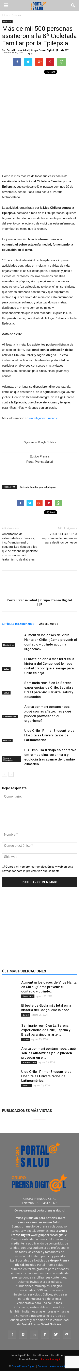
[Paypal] (45, 1335)
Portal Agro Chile (20, 1355)
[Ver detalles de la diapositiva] (39, 146)
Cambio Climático (8, 758)
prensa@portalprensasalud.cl (44, 1210)
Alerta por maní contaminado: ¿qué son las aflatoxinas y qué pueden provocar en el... (48, 1053)
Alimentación (9, 716)
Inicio (5, 15)
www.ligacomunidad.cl (43, 418)
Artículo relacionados (18, 624)
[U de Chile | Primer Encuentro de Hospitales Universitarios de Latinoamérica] (12, 735)
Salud (6, 668)
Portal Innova (40, 1355)
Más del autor (48, 624)
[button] (73, 5)
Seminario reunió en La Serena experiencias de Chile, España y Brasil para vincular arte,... (45, 1029)
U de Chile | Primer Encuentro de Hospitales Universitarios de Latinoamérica (49, 735)
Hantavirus (8, 644)
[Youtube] (67, 1335)
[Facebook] (12, 1335)
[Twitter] (56, 1335)
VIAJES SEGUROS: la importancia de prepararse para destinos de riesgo (59, 538)
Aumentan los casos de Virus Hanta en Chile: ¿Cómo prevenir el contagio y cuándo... (49, 986)
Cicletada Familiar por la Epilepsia (38, 486)
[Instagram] (23, 1335)
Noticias (7, 21)
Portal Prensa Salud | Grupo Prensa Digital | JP (33, 50)
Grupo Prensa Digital (23, 1366)
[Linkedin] (34, 1335)
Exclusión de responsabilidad (54, 1366)
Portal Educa (58, 1355)
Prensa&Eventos (28, 1359)
